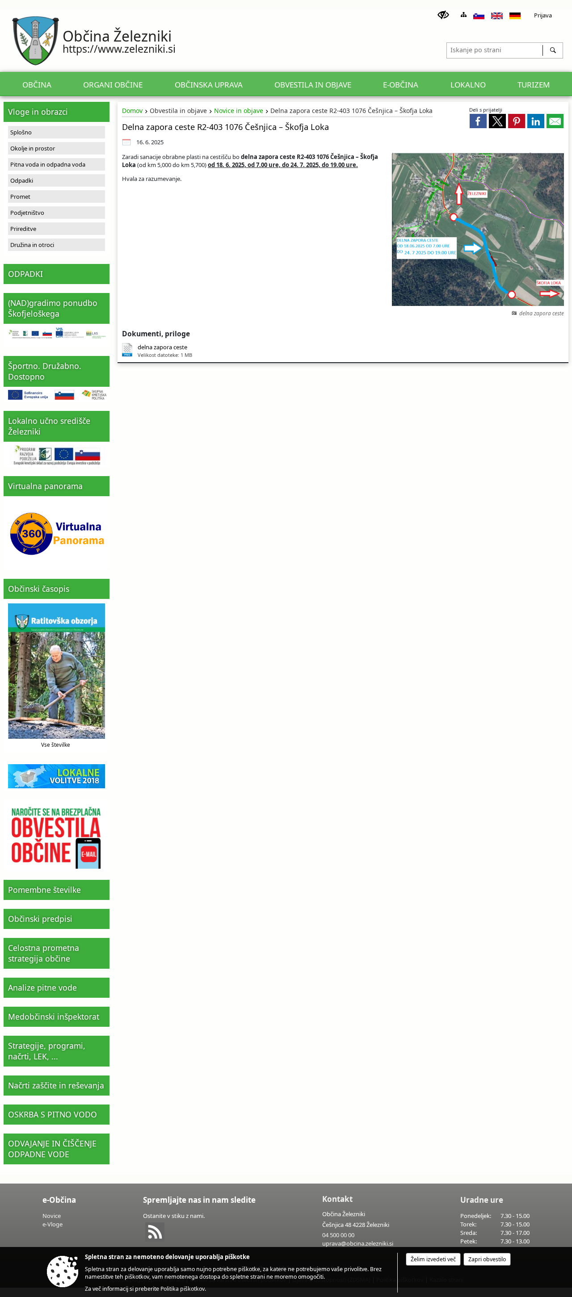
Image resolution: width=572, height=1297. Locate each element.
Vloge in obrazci (38, 111)
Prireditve (23, 229)
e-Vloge (52, 1224)
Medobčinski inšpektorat (53, 1016)
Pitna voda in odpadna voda (47, 164)
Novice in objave (238, 110)
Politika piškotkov (182, 1289)
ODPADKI (25, 273)
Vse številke (55, 744)
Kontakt (337, 1199)
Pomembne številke (44, 889)
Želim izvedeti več (433, 1259)
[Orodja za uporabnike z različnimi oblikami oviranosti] (443, 15)
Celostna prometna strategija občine (43, 953)
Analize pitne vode (42, 987)
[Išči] (553, 50)
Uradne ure (481, 1200)
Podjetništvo (27, 213)
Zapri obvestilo (487, 1259)
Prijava (543, 15)
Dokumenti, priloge (156, 334)
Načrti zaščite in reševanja (56, 1085)
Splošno (21, 132)
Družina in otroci (32, 245)
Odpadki (21, 180)
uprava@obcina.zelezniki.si (357, 1243)
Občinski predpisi (40, 918)
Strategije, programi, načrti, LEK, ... (46, 1051)
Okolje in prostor (32, 148)
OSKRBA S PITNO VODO (52, 1114)
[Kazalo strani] (464, 14)
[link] (478, 121)
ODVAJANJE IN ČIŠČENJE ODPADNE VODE (52, 1148)
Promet (20, 196)
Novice (51, 1216)
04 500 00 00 (338, 1235)
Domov (132, 110)
